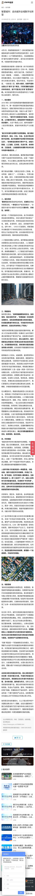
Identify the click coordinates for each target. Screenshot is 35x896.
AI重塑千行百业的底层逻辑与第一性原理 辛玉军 (23, 785)
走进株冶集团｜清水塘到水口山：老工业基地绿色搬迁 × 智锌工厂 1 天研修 (23, 847)
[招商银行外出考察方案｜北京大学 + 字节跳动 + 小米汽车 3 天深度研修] (6, 796)
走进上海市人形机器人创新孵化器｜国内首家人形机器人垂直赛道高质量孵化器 (23, 826)
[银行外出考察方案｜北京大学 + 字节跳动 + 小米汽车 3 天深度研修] (6, 807)
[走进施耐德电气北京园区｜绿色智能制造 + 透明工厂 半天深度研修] (6, 776)
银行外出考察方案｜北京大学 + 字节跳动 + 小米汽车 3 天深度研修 (23, 806)
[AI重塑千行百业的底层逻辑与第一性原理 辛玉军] (6, 786)
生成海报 (7, 744)
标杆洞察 (19, 19)
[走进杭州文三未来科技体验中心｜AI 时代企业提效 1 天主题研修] (6, 837)
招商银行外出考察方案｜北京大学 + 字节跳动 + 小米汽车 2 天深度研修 (23, 816)
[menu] (32, 2)
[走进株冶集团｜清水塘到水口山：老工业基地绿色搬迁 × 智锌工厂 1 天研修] (6, 847)
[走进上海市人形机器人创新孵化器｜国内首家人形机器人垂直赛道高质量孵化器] (6, 827)
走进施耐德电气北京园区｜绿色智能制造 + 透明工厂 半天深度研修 (23, 775)
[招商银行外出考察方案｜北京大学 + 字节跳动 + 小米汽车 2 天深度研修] (6, 817)
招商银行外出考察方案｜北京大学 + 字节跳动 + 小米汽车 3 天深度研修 (23, 795)
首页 (2, 7)
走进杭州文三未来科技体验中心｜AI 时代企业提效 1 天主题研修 (23, 836)
